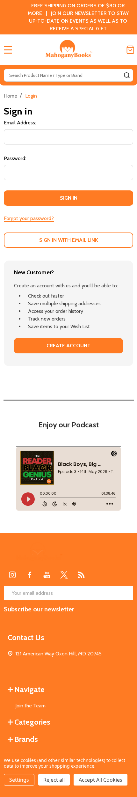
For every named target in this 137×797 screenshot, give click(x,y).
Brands (26, 739)
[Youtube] (46, 574)
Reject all (54, 779)
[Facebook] (29, 574)
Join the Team (30, 706)
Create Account (68, 346)
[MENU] (8, 50)
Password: (15, 158)
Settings (19, 779)
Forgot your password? (29, 218)
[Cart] (130, 49)
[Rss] (81, 574)
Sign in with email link (68, 240)
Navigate (29, 689)
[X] (64, 574)
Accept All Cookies (100, 779)
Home (10, 96)
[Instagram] (12, 574)
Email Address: (20, 123)
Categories (32, 722)
